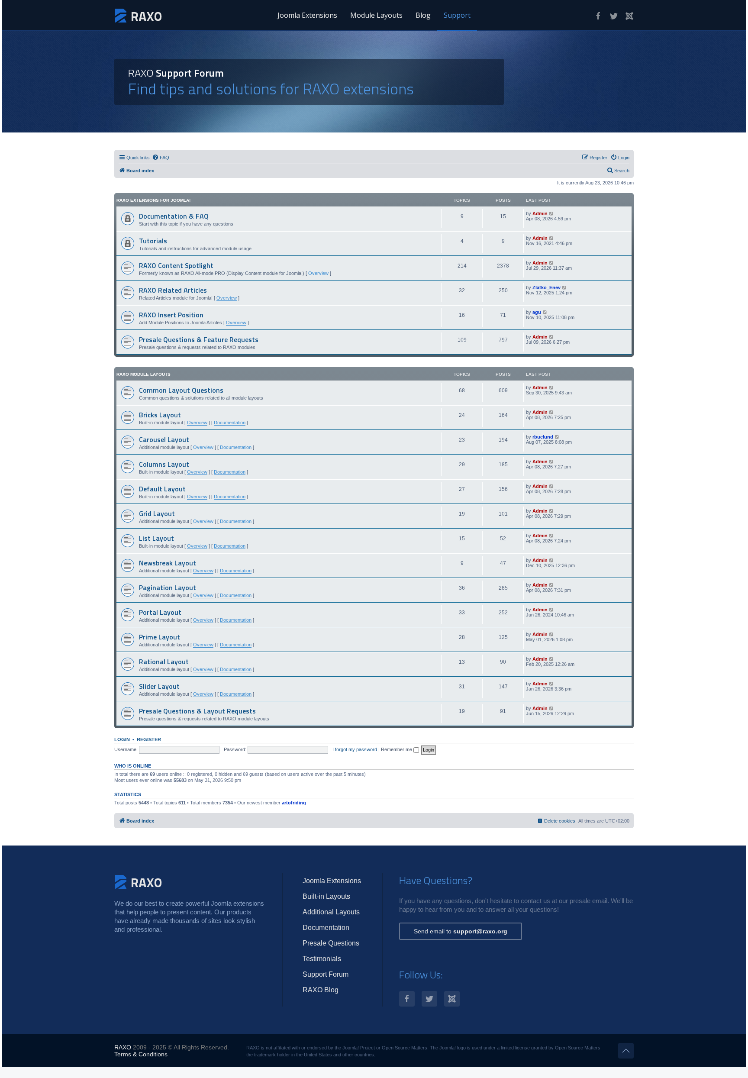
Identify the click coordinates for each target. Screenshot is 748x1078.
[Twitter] (613, 16)
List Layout (156, 538)
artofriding (294, 802)
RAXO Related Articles (173, 290)
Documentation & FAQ (174, 216)
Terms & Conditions (141, 1054)
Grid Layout (157, 513)
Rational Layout (164, 661)
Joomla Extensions (307, 15)
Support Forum (325, 974)
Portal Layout (160, 612)
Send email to (460, 931)
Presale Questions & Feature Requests (198, 339)
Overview (318, 273)
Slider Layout (159, 686)
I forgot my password (354, 749)
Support (457, 15)
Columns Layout (164, 464)
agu (536, 312)
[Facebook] (598, 16)
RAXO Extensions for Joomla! (153, 200)
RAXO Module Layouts (143, 374)
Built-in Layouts (326, 896)
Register (149, 739)
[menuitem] (160, 157)
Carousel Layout (164, 439)
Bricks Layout (160, 415)
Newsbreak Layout (167, 563)
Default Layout (162, 489)
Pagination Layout (167, 587)
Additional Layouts (331, 912)
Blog (423, 15)
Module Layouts (376, 15)
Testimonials (322, 958)
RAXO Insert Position (171, 315)
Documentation (229, 422)
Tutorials (153, 241)
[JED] (629, 16)
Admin (540, 213)
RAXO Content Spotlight (176, 265)
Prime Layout (159, 637)
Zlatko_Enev (546, 287)
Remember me (397, 749)
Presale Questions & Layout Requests (197, 711)
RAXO (122, 1047)
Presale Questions (331, 943)
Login (122, 739)
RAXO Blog (321, 990)
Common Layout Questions (181, 390)
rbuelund (542, 436)
